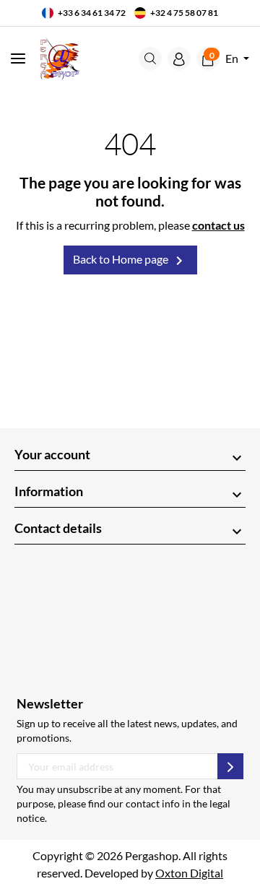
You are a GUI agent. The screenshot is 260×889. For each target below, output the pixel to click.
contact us (218, 225)
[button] (150, 58)
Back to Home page (130, 260)
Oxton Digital (189, 873)
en (232, 58)
